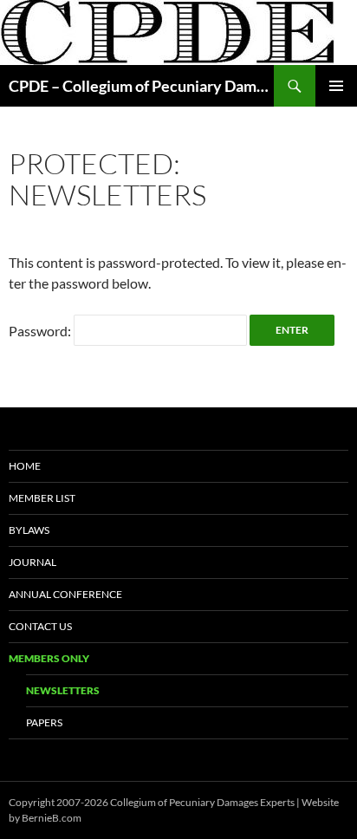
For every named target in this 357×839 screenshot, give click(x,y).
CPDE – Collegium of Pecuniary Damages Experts (141, 85)
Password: (41, 330)
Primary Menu (336, 86)
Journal (32, 562)
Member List (42, 497)
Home (25, 465)
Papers (44, 722)
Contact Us (40, 626)
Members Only (49, 658)
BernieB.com (51, 817)
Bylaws (29, 530)
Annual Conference (65, 594)
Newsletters (63, 690)
